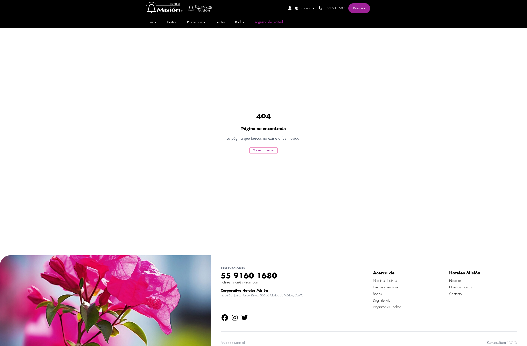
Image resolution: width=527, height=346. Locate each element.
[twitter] (244, 319)
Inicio (153, 22)
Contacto (455, 294)
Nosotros (455, 280)
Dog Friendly (381, 300)
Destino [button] (172, 22)
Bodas (239, 22)
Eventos (220, 22)
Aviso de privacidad (233, 342)
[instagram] (235, 319)
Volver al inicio (263, 150)
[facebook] (225, 319)
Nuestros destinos (385, 280)
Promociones (196, 22)
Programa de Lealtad (268, 22)
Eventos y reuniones (386, 287)
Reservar (359, 8)
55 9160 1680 (333, 8)
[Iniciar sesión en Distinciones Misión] (290, 8)
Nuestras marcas (460, 287)
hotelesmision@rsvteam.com (240, 282)
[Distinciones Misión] (199, 8)
